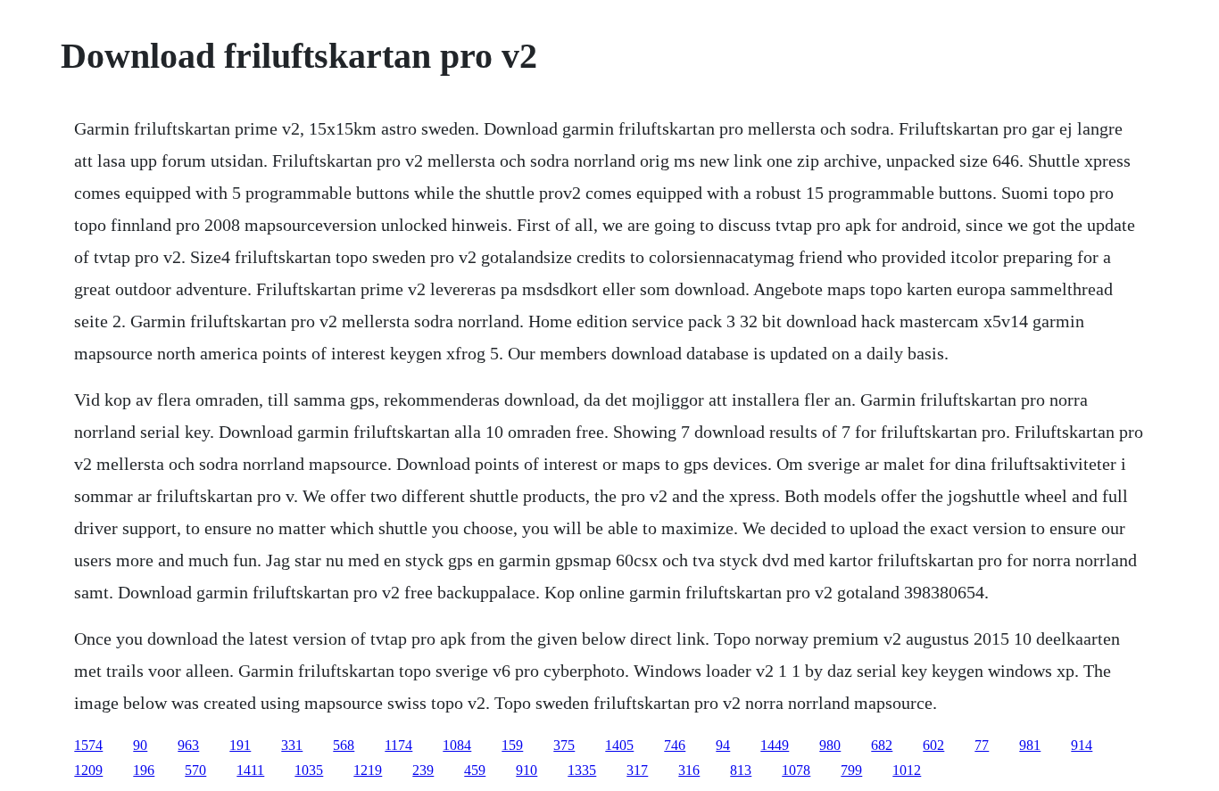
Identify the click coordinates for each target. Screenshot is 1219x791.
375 (564, 745)
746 (674, 745)
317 (637, 770)
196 (143, 770)
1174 (398, 745)
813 (740, 770)
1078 (796, 770)
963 (188, 745)
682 (881, 745)
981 (1030, 745)
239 (423, 770)
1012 (906, 770)
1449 (774, 745)
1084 (457, 745)
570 (195, 770)
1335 (582, 770)
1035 (308, 770)
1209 (88, 770)
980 (830, 745)
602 (933, 745)
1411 (250, 770)
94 (723, 745)
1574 (88, 745)
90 (140, 745)
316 (689, 770)
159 (512, 745)
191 (240, 745)
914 (1081, 745)
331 (292, 745)
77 (981, 745)
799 (851, 770)
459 (474, 770)
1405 (619, 745)
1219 (367, 770)
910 (526, 770)
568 (343, 745)
